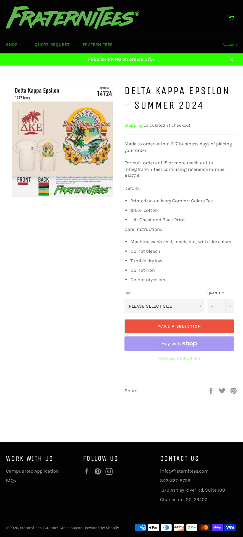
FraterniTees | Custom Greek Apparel (52, 527)
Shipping (133, 125)
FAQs (11, 480)
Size (128, 293)
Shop (12, 44)
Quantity (215, 293)
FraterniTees (98, 44)
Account (230, 44)
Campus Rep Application (32, 471)
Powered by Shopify (102, 527)
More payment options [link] (179, 358)
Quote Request (52, 44)
